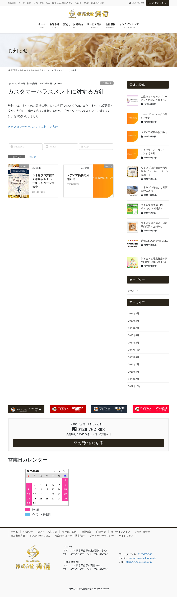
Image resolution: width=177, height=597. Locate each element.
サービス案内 (69, 531)
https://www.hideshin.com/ (139, 561)
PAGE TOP (169, 576)
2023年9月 (133, 357)
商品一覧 (101, 531)
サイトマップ (126, 535)
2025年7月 (133, 328)
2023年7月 (133, 364)
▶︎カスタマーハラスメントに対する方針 (33, 126)
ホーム (14, 531)
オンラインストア (120, 531)
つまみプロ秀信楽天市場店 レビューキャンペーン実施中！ (154, 171)
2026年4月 (133, 313)
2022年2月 (133, 379)
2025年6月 (133, 335)
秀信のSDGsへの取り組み (154, 240)
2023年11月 (134, 350)
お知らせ (106, 83)
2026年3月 (133, 321)
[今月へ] (59, 471)
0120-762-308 (145, 554)
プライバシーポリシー (102, 535)
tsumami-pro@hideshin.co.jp (142, 558)
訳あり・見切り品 (47, 531)
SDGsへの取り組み (40, 535)
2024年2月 (133, 342)
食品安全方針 (18, 535)
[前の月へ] (53, 471)
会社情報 (86, 531)
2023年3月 (133, 372)
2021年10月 (134, 386)
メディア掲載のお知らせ (154, 132)
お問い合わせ (159, 3)
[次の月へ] (65, 471)
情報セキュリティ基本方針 (70, 535)
